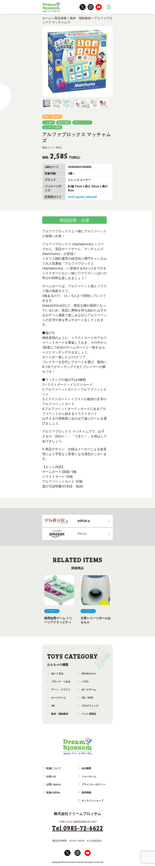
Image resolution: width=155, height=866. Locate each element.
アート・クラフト (61, 689)
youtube (99, 7)
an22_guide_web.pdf (82, 196)
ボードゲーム (89, 689)
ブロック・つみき (61, 681)
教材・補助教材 (80, 18)
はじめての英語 (52, 127)
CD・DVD (87, 697)
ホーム (46, 18)
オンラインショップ (92, 800)
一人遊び (48, 122)
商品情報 (60, 18)
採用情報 (86, 792)
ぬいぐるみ (57, 673)
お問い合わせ (53, 784)
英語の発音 (64, 122)
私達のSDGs (53, 792)
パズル (85, 681)
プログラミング (90, 705)
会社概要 (86, 768)
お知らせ (51, 776)
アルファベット (82, 122)
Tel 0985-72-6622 (77, 828)
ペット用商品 (89, 713)
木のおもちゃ (89, 673)
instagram (91, 7)
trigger (109, 7)
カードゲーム (58, 697)
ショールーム (89, 776)
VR (53, 705)
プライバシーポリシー (94, 784)
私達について (53, 768)
